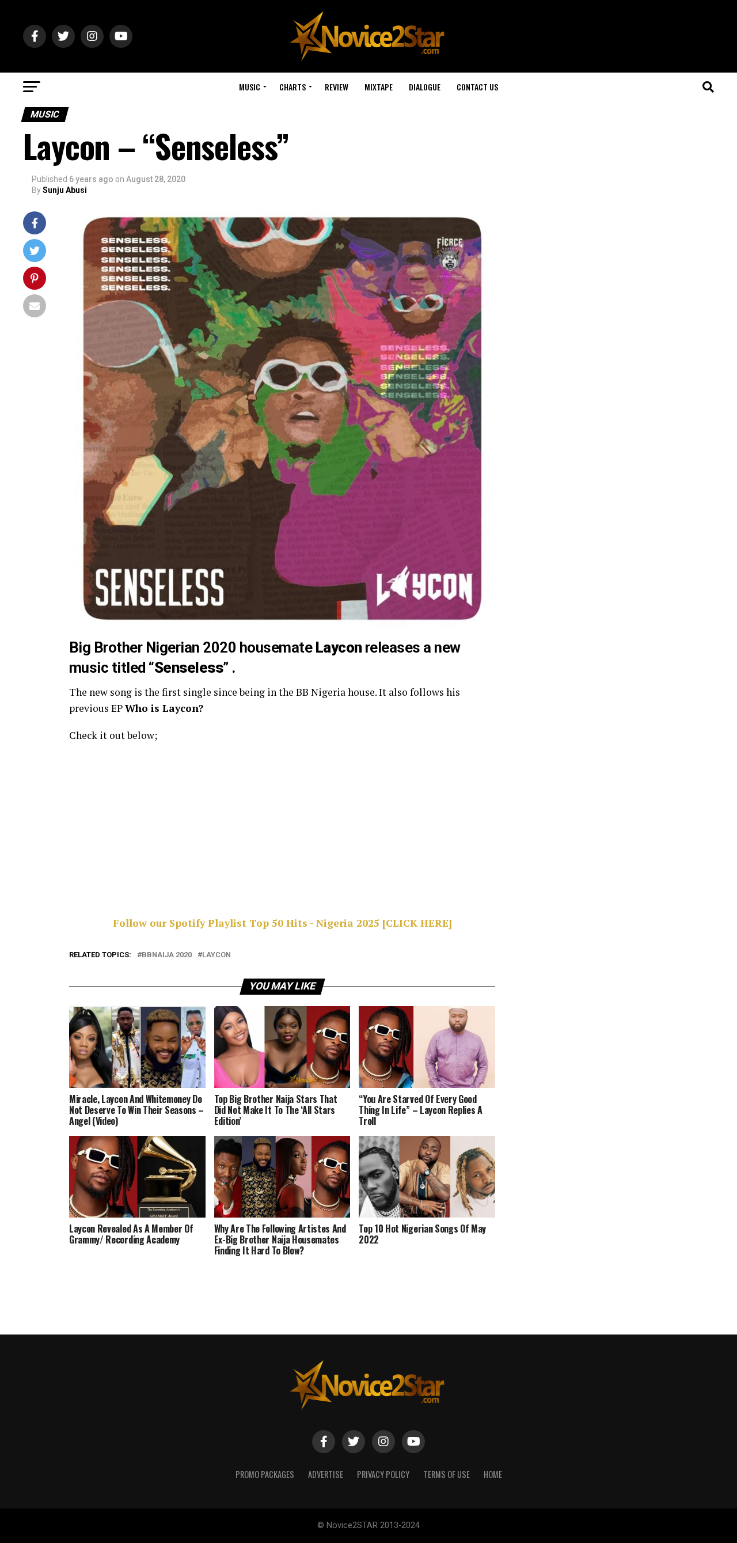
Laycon (216, 955)
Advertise (325, 1474)
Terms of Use (446, 1474)
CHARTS (292, 87)
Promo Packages (264, 1474)
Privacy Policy (383, 1474)
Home (493, 1474)
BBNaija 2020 (167, 955)
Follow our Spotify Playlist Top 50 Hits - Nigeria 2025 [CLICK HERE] (282, 923)
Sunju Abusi (65, 190)
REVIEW (336, 87)
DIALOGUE (424, 87)
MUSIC (249, 87)
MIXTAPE (378, 87)
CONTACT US (477, 87)
